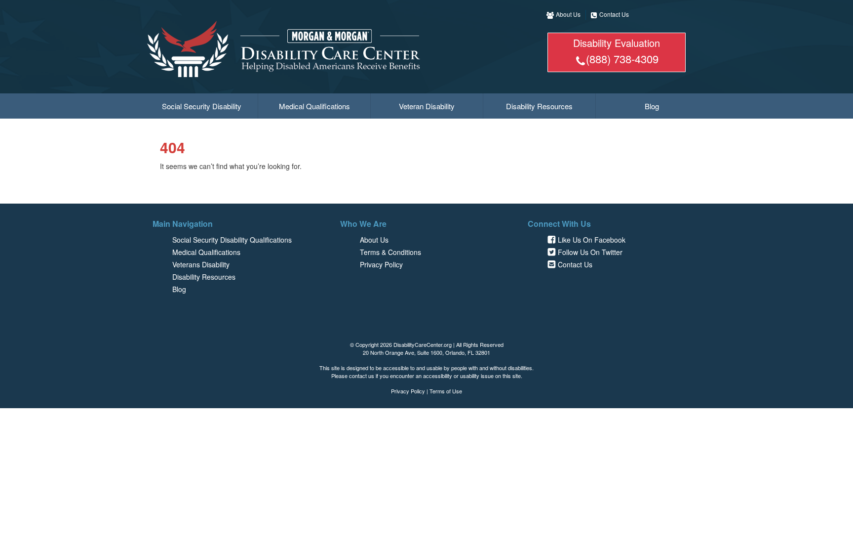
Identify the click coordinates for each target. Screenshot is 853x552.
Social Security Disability (201, 106)
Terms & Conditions (390, 252)
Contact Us (614, 14)
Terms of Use (445, 391)
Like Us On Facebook (591, 240)
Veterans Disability (201, 264)
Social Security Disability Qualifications (232, 240)
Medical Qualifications (314, 106)
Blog (652, 106)
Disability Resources (539, 106)
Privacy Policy (381, 264)
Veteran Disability (427, 106)
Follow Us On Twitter (590, 252)
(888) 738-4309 (622, 58)
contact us (361, 376)
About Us (568, 14)
